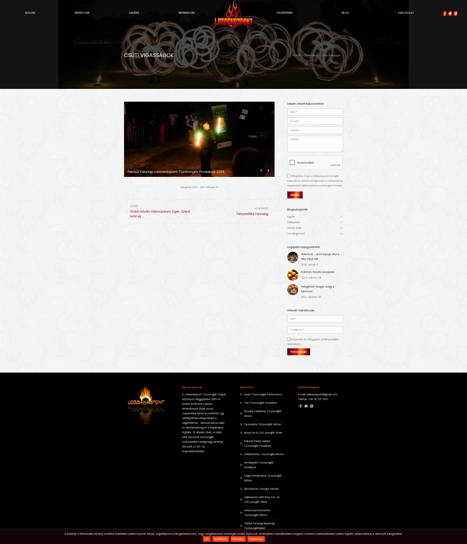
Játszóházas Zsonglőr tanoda (261, 488)
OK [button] (207, 539)
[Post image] (292, 257)
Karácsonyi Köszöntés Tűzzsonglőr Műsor (257, 512)
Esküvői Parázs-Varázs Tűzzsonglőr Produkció (257, 443)
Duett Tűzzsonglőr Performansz (263, 394)
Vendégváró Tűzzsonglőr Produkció (258, 465)
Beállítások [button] (221, 539)
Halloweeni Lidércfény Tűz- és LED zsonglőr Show (262, 499)
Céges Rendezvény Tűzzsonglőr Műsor (263, 478)
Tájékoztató (256, 539)
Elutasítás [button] (238, 539)
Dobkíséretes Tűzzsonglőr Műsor (264, 454)
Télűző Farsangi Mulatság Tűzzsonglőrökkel (259, 526)
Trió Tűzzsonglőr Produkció (260, 402)
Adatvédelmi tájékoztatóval (302, 185)
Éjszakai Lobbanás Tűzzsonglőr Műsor (262, 413)
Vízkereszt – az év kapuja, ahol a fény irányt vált (320, 256)
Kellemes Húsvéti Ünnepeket (318, 272)
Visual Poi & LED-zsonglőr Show (263, 432)
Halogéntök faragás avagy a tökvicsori (317, 289)
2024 (194, 187)
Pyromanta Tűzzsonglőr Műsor (262, 424)
